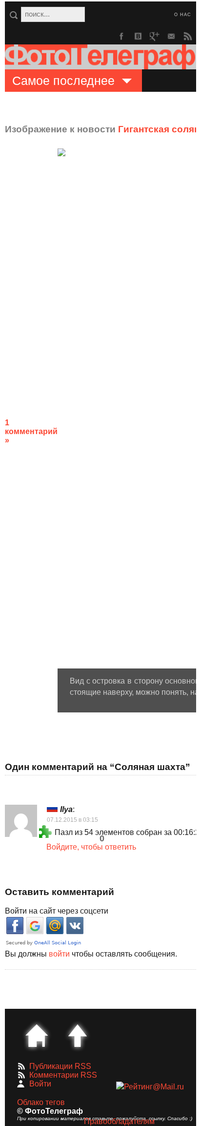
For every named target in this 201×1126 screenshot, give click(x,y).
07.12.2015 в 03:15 (72, 819)
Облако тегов (41, 1102)
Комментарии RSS (63, 1075)
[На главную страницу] (36, 1035)
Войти (40, 1084)
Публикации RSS (60, 1066)
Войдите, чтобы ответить (91, 847)
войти (59, 954)
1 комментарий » (31, 431)
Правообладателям (119, 1121)
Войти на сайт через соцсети (56, 911)
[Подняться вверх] (77, 1035)
